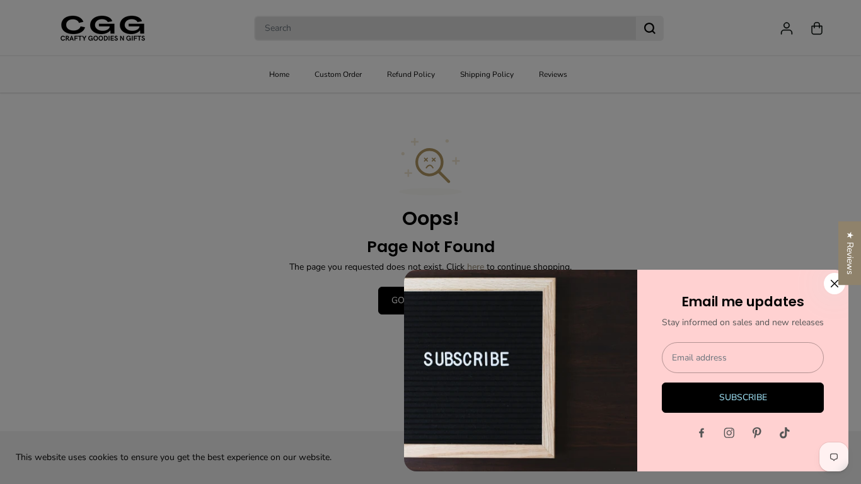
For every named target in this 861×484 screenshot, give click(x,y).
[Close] (834, 283)
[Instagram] (729, 433)
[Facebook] (701, 433)
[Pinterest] (757, 433)
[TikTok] (785, 433)
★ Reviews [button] (850, 253)
